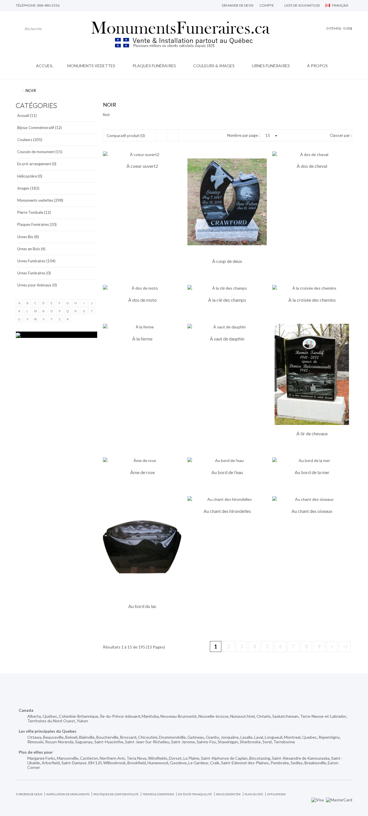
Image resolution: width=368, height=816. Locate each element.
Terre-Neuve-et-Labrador (323, 716)
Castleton (89, 758)
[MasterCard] (339, 799)
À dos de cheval (312, 166)
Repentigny (329, 737)
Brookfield (136, 762)
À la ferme (142, 338)
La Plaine (191, 758)
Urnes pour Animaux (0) (37, 285)
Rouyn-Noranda (59, 741)
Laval (258, 737)
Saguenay (84, 741)
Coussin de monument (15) (39, 151)
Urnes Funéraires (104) (36, 261)
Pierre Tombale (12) (34, 212)
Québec (50, 716)
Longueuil (273, 737)
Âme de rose (142, 472)
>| (345, 646)
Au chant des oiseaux (312, 511)
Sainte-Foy (206, 741)
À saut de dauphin (227, 338)
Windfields (157, 758)
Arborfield (51, 762)
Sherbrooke (250, 741)
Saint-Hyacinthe (108, 741)
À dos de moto (142, 300)
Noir (31, 90)
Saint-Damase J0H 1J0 (81, 762)
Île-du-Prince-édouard (120, 716)
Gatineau (195, 737)
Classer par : (341, 135)
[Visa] (317, 799)
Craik (214, 762)
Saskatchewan (285, 716)
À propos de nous (29, 794)
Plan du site (254, 794)
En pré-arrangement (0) (36, 163)
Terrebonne (284, 741)
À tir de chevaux (312, 433)
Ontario (263, 716)
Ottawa (34, 737)
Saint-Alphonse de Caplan (224, 758)
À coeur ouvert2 (142, 166)
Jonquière (230, 737)
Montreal (292, 737)
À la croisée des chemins (312, 300)
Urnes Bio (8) (28, 236)
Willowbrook (114, 762)
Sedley (297, 762)
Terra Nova (136, 758)
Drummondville (172, 737)
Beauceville (53, 737)
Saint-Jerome (183, 741)
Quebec (309, 737)
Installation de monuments (67, 794)
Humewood (157, 762)
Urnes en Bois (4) (31, 249)
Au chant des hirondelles (227, 511)
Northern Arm (112, 758)
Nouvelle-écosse (213, 716)
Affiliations (276, 794)
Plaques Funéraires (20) (37, 224)
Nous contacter (228, 794)
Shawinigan (228, 741)
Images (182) (28, 188)
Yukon (82, 720)
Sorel (267, 741)
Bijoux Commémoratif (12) (39, 127)
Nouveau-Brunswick (178, 716)
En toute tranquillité (195, 794)
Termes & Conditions (158, 794)
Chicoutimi (147, 737)
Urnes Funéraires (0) (34, 273)
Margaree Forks (41, 758)
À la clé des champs (227, 300)
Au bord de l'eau (227, 472)
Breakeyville (315, 762)
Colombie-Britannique (78, 716)
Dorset (175, 758)
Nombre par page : (243, 135)
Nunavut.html (242, 716)
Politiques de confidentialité (116, 794)
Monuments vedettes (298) (40, 200)
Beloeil (71, 737)
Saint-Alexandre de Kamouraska (300, 758)
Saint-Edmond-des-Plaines (245, 762)
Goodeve (178, 762)
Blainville (87, 737)
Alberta (34, 716)
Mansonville (67, 758)
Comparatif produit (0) (126, 135)
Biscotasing (259, 758)
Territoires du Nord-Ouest (51, 720)
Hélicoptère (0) (29, 176)
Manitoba (150, 716)
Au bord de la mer (312, 472)
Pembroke (280, 762)
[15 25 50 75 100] (270, 135)
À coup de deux (227, 261)
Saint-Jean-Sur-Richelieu (147, 741)
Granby (212, 737)
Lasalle (246, 737)
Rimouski (35, 741)
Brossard (128, 737)
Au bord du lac (142, 606)
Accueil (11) (27, 115)
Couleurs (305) (29, 139)
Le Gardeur (198, 762)
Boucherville (107, 737)
